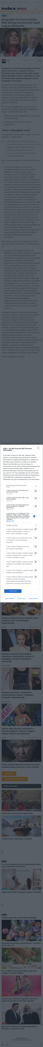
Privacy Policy (33, 598)
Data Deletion (9, 598)
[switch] (35, 491)
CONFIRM (13, 591)
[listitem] (21, 486)
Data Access (21, 598)
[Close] (39, 449)
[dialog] (21, 523)
